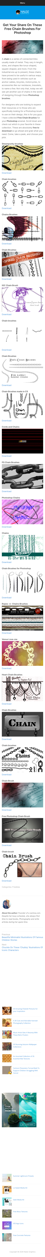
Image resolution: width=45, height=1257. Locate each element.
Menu (22, 3)
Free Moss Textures (20, 1212)
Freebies (16, 887)
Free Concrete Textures (21, 1235)
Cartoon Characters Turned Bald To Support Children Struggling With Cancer (26, 1070)
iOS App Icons (18, 1223)
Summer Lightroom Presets (23, 1176)
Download (6, 173)
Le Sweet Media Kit (20, 1188)
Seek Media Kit (18, 1200)
